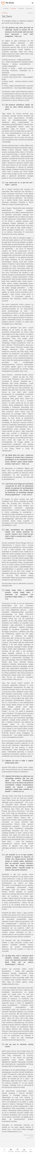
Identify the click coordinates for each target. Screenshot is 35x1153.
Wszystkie (6, 8)
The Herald (21, 8)
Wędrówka (29, 8)
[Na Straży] (7, 2)
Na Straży (13, 8)
